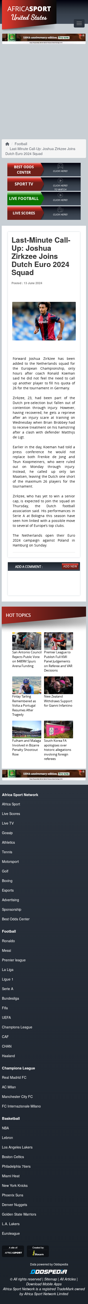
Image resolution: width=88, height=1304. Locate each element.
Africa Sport (11, 803)
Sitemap (50, 1278)
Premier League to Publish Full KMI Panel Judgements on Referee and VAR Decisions (58, 661)
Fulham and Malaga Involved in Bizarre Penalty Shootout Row (26, 747)
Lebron (7, 1137)
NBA (5, 1127)
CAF (5, 1036)
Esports (8, 890)
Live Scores (11, 813)
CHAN (6, 1046)
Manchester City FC (17, 1096)
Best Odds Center (16, 918)
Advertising (10, 899)
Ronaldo (8, 940)
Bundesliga (10, 998)
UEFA (6, 1017)
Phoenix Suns (12, 1194)
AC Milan (9, 1086)
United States (29, 17)
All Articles (68, 1278)
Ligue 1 (7, 979)
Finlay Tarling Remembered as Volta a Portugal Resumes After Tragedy (24, 705)
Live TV (8, 823)
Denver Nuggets (14, 1204)
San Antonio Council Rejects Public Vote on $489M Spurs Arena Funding (27, 659)
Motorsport (10, 861)
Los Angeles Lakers (17, 1147)
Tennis (7, 851)
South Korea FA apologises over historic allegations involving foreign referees (57, 749)
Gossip (7, 832)
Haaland (8, 1055)
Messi (6, 950)
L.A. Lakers (11, 1223)
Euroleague (11, 1233)
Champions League (17, 1026)
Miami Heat (11, 1175)
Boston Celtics (13, 1156)
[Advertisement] (44, 90)
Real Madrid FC (14, 1077)
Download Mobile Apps (44, 1283)
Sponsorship (11, 909)
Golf (5, 871)
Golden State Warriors (19, 1214)
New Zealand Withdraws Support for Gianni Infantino (58, 701)
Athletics (8, 842)
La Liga (7, 969)
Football (21, 143)
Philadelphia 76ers (16, 1166)
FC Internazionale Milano (21, 1106)
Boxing (7, 880)
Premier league (14, 959)
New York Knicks (15, 1185)
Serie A (7, 988)
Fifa (5, 1007)
